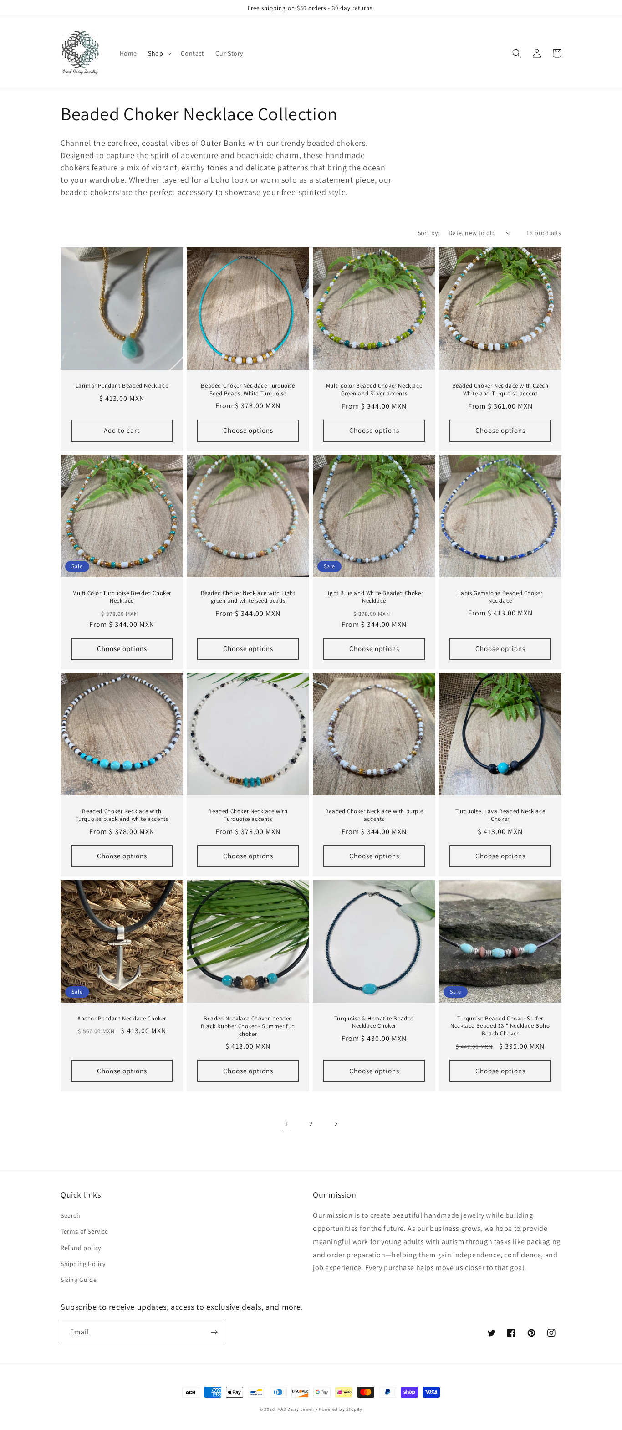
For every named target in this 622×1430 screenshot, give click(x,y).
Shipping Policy (83, 1264)
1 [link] (286, 1123)
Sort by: (428, 233)
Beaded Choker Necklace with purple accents (374, 815)
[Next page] (336, 1124)
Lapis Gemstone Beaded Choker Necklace (500, 597)
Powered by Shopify (340, 1409)
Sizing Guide (79, 1280)
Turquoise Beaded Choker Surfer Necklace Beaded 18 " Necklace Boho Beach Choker (500, 1026)
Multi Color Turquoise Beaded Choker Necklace (121, 597)
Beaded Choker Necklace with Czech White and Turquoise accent (500, 389)
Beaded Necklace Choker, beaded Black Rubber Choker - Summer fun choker (248, 1026)
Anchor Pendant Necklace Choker (121, 1018)
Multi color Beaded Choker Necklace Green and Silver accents (374, 389)
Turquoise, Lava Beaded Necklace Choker (500, 815)
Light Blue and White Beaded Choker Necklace (374, 597)
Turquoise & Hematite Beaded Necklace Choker (374, 1022)
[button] (159, 53)
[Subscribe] (214, 1332)
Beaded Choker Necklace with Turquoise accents (247, 815)
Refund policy (81, 1248)
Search (71, 1215)
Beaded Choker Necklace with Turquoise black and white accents (122, 815)
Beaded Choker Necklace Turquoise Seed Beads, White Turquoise (248, 389)
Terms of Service (84, 1231)
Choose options (248, 430)
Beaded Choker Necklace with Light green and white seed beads (248, 597)
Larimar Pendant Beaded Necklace (122, 386)
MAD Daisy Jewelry (298, 1409)
